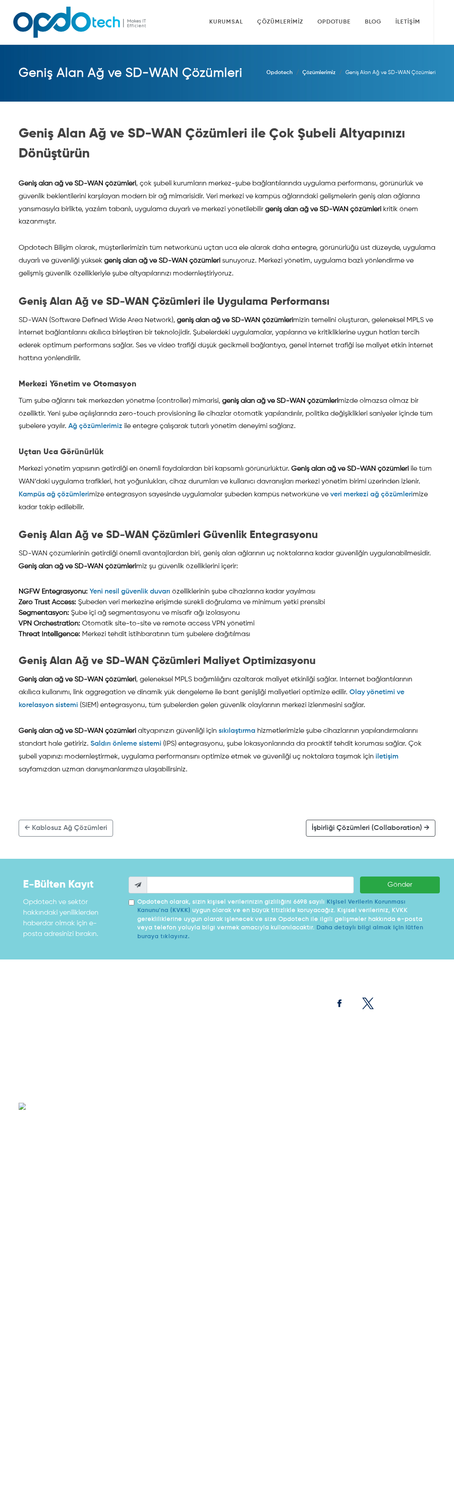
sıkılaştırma (237, 731)
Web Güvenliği (269, 1180)
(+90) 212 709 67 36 (57, 1150)
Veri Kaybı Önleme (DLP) (281, 1273)
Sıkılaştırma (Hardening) (281, 1326)
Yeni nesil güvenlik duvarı (130, 591)
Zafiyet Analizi (269, 1383)
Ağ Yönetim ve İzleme (348, 1223)
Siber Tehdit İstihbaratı (280, 1369)
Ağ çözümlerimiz (95, 426)
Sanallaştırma (196, 1099)
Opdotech (279, 72)
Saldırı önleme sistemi (125, 743)
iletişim (387, 756)
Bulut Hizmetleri (403, 1166)
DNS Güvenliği (269, 1422)
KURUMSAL (36, 1039)
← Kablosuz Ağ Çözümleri (65, 828)
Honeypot (263, 1354)
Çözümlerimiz (319, 72)
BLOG (28, 1061)
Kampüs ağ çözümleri (54, 494)
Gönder (399, 884)
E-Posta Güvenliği (273, 1195)
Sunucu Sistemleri (200, 1070)
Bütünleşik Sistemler (203, 1085)
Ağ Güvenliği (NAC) (346, 1184)
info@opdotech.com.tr (66, 1162)
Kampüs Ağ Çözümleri (349, 1095)
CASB (258, 1287)
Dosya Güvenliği (145, 1180)
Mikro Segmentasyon (277, 1340)
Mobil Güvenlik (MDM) (278, 1209)
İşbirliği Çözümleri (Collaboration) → (371, 828)
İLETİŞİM (32, 1071)
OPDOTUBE (37, 1050)
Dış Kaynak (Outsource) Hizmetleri (399, 1141)
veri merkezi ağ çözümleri (371, 494)
